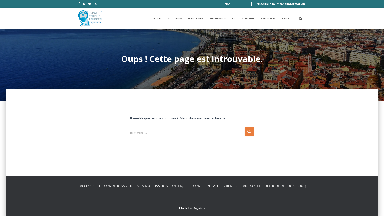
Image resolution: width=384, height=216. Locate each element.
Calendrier (247, 18)
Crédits (230, 186)
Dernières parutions (222, 18)
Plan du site (250, 186)
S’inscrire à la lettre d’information (280, 4)
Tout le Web (195, 18)
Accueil (157, 18)
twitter (89, 4)
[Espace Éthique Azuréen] (90, 18)
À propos (266, 18)
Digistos (199, 208)
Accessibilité (91, 186)
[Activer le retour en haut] (376, 208)
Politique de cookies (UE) (284, 186)
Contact (286, 18)
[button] (274, 18)
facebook (79, 4)
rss (95, 4)
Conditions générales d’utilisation (136, 186)
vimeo (84, 4)
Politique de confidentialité (196, 186)
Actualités (175, 18)
